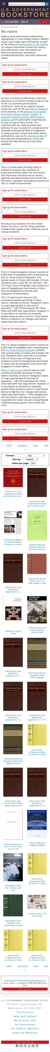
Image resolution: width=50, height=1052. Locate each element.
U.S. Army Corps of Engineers (20, 350)
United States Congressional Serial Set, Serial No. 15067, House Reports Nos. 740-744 (37, 957)
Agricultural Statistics (36, 108)
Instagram (25, 1045)
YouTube (29, 1045)
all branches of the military (33, 44)
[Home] (25, 16)
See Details (25, 989)
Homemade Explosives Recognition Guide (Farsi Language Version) (13, 761)
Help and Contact (25, 1016)
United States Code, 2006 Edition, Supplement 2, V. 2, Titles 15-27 (37, 803)
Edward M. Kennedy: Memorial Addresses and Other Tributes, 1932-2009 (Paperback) (37, 547)
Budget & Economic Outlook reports (21, 115)
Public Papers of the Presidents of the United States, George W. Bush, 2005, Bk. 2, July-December (13, 923)
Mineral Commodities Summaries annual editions (23, 113)
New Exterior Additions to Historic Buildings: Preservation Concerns (13, 542)
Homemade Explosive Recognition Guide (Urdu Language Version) (37, 675)
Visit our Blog (25, 1042)
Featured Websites (25, 1032)
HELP (24, 21)
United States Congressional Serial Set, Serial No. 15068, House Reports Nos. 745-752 (13, 957)
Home (3, 27)
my (10, 21)
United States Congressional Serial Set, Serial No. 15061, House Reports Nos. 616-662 (37, 881)
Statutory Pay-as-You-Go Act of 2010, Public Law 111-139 (13, 846)
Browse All (13, 27)
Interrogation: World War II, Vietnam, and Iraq (13, 887)
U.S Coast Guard (14, 370)
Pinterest (33, 1045)
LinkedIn (37, 1045)
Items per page (20, 463)
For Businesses (25, 1024)
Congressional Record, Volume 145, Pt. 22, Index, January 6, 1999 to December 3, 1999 (37, 580)
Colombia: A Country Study (13, 632)
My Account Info (25, 1020)
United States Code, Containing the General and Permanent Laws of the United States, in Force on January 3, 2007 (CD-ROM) (13, 493)
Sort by (16, 459)
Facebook (17, 1045)
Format (10, 455)
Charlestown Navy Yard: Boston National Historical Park (37, 630)
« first (9, 445)
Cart (44, 21)
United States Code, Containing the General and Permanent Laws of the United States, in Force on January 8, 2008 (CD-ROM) (37, 503)
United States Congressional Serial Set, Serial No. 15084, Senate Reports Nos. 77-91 (37, 752)
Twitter (21, 1045)
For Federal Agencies (25, 1028)
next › (36, 445)
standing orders (36, 135)
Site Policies (25, 1012)
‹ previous (22, 445)
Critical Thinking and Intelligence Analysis (37, 844)
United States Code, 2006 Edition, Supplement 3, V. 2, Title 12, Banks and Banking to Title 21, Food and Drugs (13, 589)
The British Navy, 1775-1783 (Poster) (37, 915)
